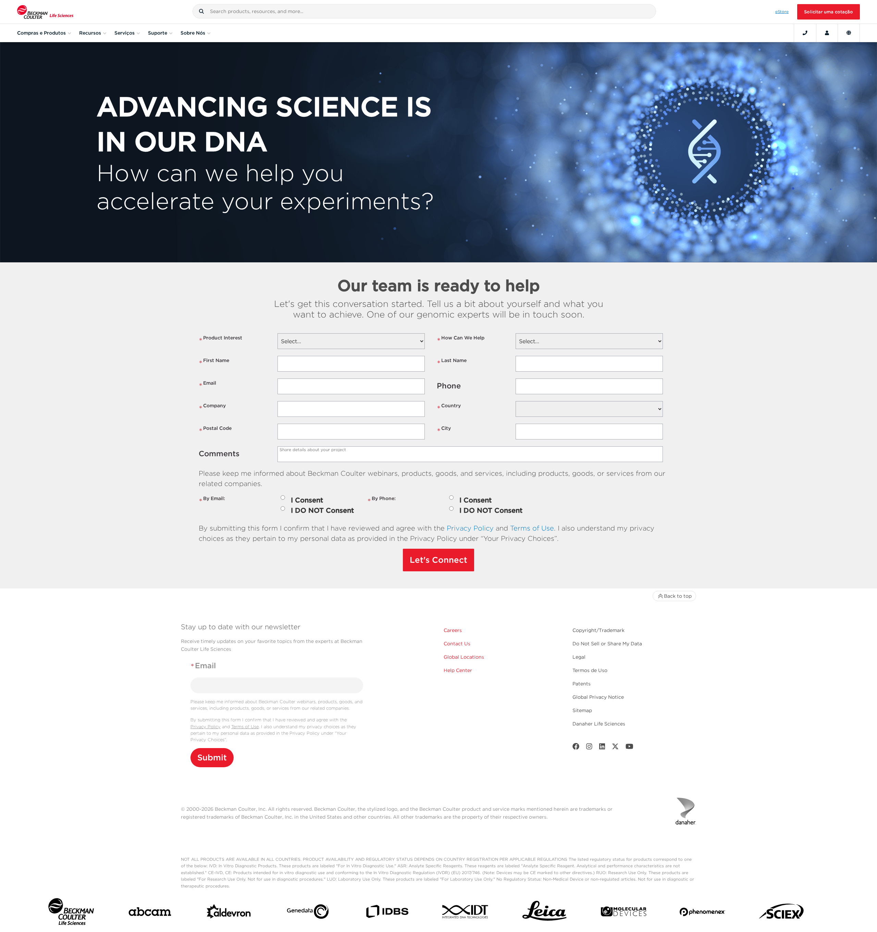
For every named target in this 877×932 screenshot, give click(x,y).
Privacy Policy (470, 528)
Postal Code (215, 431)
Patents (581, 683)
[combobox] (424, 11)
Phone (449, 385)
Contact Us (457, 643)
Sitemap (582, 710)
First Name (214, 363)
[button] (201, 11)
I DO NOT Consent (322, 510)
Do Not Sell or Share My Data (607, 643)
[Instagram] (589, 748)
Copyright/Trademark (598, 630)
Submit (212, 757)
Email (207, 386)
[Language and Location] (849, 33)
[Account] (827, 33)
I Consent (307, 500)
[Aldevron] (229, 913)
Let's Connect (438, 560)
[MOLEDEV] (623, 913)
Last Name (452, 363)
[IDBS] (387, 913)
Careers (453, 630)
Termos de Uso (589, 670)
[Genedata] (308, 913)
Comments (219, 453)
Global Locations (464, 657)
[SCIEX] (781, 913)
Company (212, 408)
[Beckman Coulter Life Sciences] (45, 12)
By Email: (212, 501)
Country (449, 408)
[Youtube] (629, 748)
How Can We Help (460, 340)
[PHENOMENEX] (702, 913)
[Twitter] (615, 748)
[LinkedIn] (602, 748)
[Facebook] (575, 748)
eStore (782, 11)
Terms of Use (532, 528)
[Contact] (805, 33)
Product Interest (220, 340)
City (444, 431)
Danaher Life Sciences (598, 723)
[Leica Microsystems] (544, 913)
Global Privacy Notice (598, 697)
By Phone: (381, 501)
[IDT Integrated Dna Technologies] (466, 913)
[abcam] (150, 913)
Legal (578, 657)
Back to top (678, 596)
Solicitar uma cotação (828, 11)
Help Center (458, 670)
